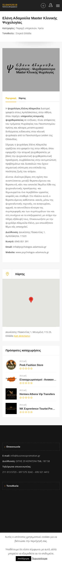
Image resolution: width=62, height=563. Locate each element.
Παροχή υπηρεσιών (26, 28)
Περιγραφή (11, 98)
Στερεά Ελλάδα (23, 33)
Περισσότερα (39, 558)
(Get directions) (22, 335)
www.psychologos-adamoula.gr (32, 252)
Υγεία (41, 28)
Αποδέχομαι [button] (23, 558)
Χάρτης (22, 98)
